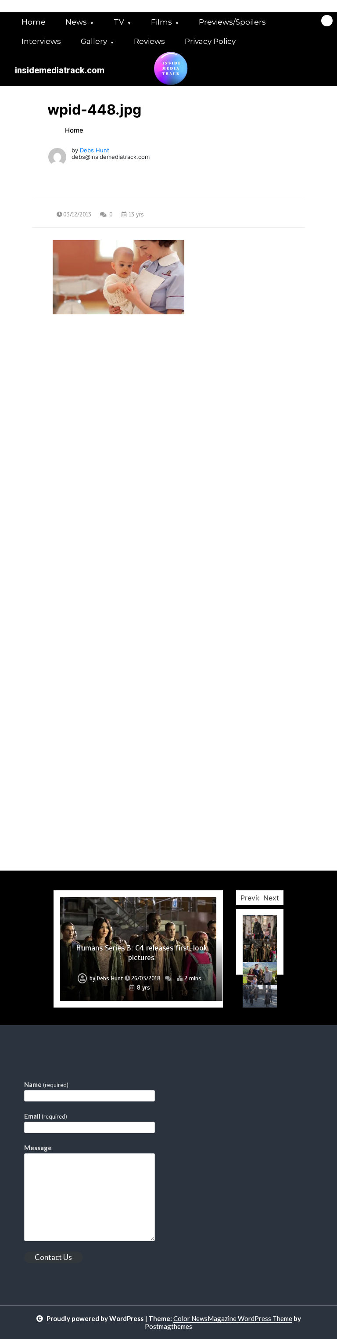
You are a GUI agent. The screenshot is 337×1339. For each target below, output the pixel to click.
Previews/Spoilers (232, 22)
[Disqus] (168, 531)
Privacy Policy (210, 41)
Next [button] (271, 897)
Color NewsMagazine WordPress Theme (232, 1318)
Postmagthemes (168, 1326)
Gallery (94, 41)
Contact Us (53, 1257)
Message (38, 1148)
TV (119, 22)
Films (161, 22)
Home (34, 22)
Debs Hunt (94, 150)
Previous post (74, 393)
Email (45, 1116)
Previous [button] (254, 897)
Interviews (41, 41)
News (76, 22)
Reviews (149, 41)
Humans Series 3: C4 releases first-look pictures (141, 953)
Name (46, 1084)
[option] (138, 949)
